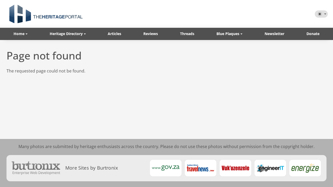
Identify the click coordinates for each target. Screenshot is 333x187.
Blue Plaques (227, 33)
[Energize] (305, 168)
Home (19, 33)
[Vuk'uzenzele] (235, 168)
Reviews (150, 33)
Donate (312, 33)
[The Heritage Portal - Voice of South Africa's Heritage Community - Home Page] (46, 14)
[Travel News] (200, 168)
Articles (114, 33)
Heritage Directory (66, 33)
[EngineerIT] (270, 168)
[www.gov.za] (166, 168)
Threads (187, 33)
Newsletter (274, 33)
